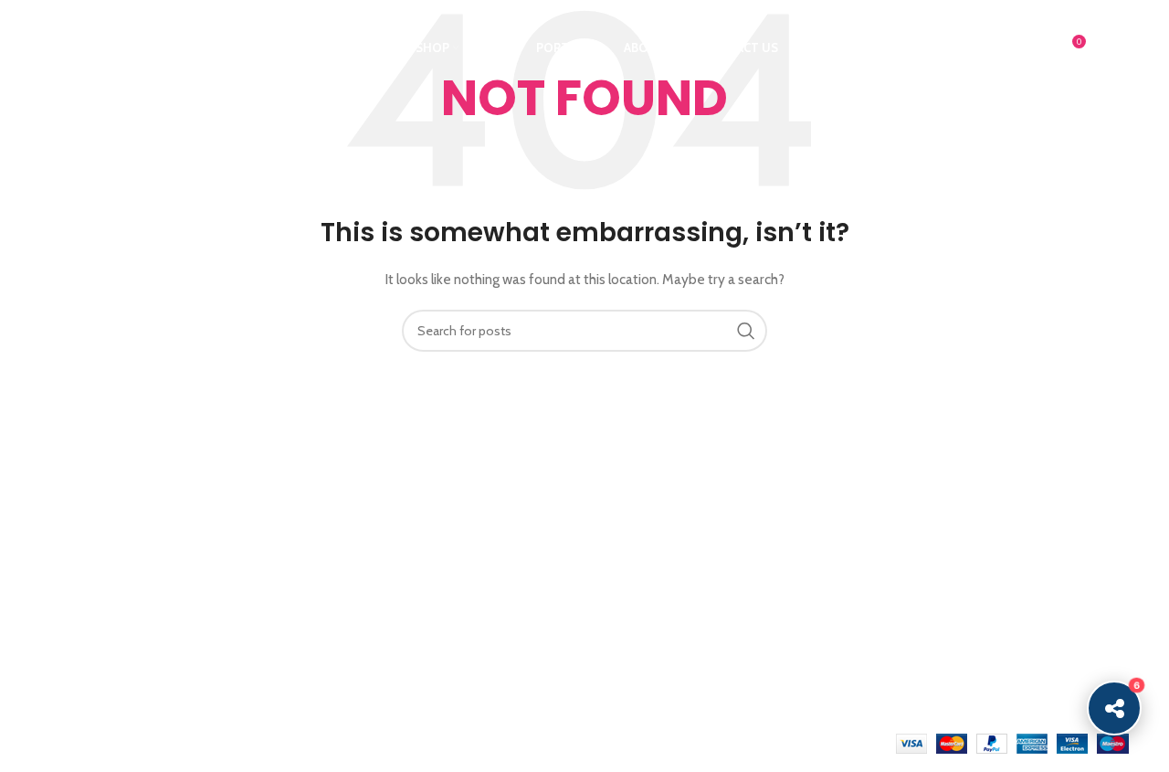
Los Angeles (632, 603)
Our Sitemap (820, 666)
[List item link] (166, 625)
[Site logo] (152, 46)
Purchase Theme (1018, 666)
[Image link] (140, 474)
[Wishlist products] (1032, 48)
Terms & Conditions (841, 572)
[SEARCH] (746, 331)
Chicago (621, 635)
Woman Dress (1010, 572)
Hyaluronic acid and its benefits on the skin (436, 589)
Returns (806, 540)
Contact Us (816, 603)
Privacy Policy (822, 508)
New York (623, 508)
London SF (629, 540)
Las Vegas (626, 666)
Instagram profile (1017, 508)
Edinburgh (625, 572)
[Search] (995, 48)
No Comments (451, 534)
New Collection (1013, 540)
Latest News (819, 635)
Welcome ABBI (368, 508)
